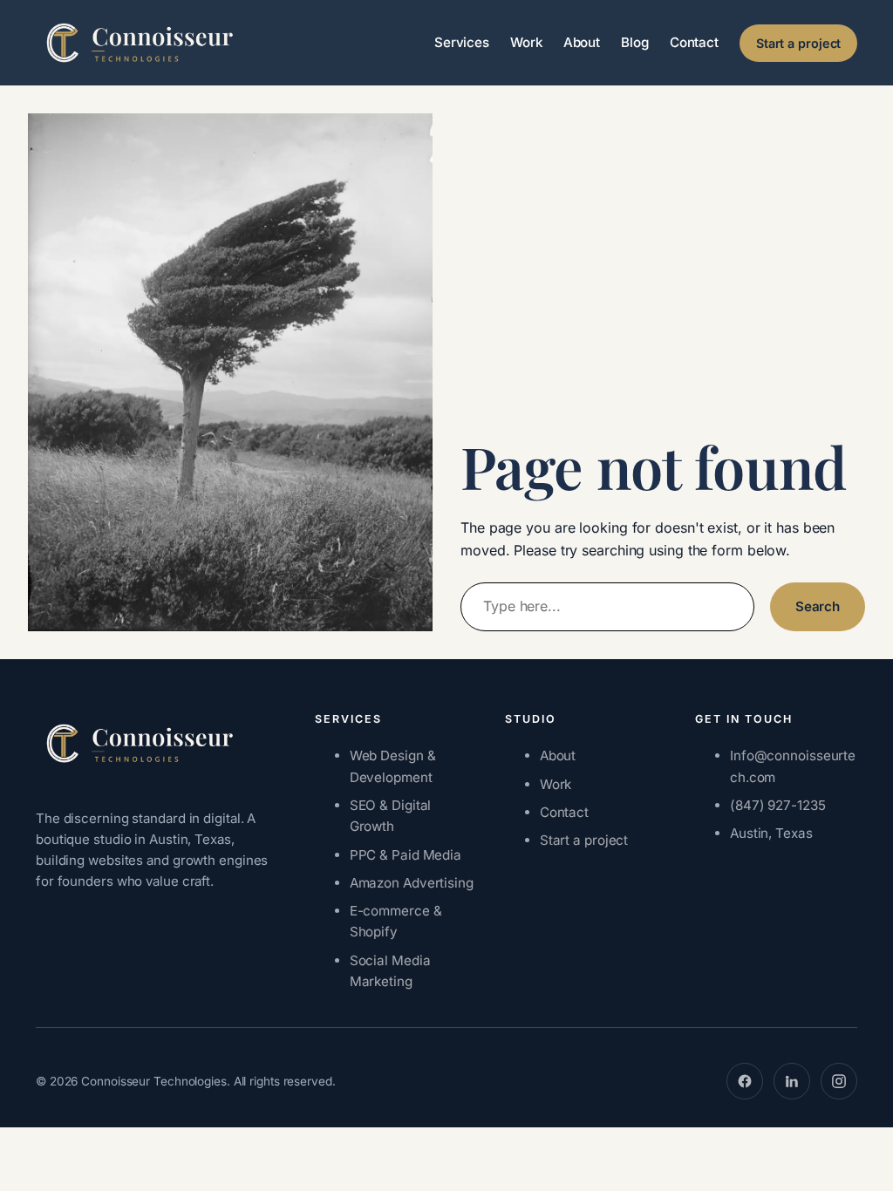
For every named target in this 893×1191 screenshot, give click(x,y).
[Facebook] (744, 1081)
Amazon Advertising (412, 883)
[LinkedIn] (792, 1081)
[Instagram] (839, 1081)
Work (556, 784)
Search (817, 606)
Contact (564, 812)
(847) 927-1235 (778, 805)
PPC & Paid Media (405, 855)
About (558, 755)
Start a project (799, 43)
